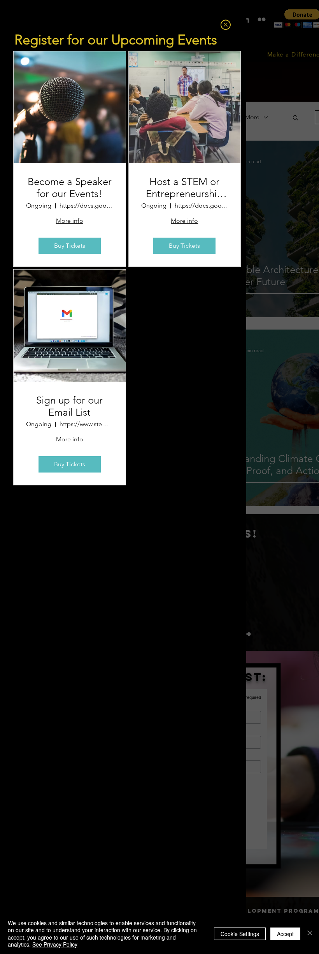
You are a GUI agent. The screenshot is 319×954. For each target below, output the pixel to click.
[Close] (309, 933)
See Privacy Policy (54, 944)
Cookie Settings (240, 934)
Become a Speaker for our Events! (70, 188)
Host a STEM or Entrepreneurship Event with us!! (184, 188)
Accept (285, 934)
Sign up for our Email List (69, 406)
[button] (226, 25)
